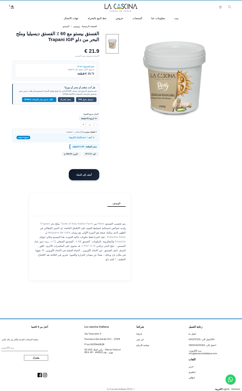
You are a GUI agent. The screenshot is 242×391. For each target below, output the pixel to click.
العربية (218, 389)
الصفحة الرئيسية (89, 26)
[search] (230, 6)
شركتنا (140, 326)
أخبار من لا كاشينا (39, 326)
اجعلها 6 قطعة (23, 137)
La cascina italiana (96, 326)
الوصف (116, 203)
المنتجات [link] (137, 18)
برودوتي (76, 26)
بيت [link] (176, 18)
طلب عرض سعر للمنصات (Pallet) (38, 99)
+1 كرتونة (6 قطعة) (89, 118)
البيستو (66, 26)
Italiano (235, 389)
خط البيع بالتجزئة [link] (97, 18)
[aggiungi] (83, 125)
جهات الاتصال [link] (71, 18)
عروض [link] (119, 18)
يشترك (36, 357)
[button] (12, 7)
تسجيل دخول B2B (85, 99)
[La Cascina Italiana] (121, 7)
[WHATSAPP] (230, 379)
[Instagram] (45, 374)
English (225, 389)
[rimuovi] (96, 125)
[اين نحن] (220, 7)
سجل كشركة (65, 99)
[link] (220, 7)
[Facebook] (40, 374)
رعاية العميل (195, 326)
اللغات (192, 359)
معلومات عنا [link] (158, 18)
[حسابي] (14, 7)
